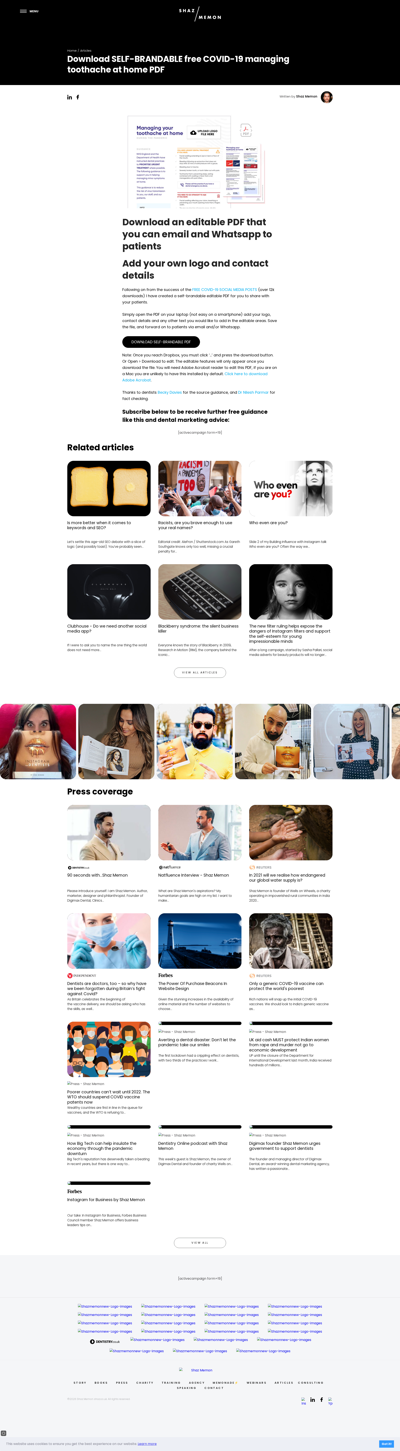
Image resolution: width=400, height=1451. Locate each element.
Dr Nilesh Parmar (253, 392)
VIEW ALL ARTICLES (200, 672)
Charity (145, 1383)
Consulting (311, 1383)
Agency (197, 1383)
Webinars (257, 1383)
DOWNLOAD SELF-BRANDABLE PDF (161, 342)
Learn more (147, 1443)
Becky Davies (170, 392)
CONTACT (214, 1388)
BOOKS (101, 1383)
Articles (85, 50)
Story (80, 1383)
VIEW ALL (199, 1243)
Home (72, 50)
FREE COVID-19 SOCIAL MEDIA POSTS (224, 289)
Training (171, 1383)
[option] (39, 741)
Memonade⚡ (226, 1383)
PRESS (122, 1383)
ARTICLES (284, 1383)
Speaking (186, 1388)
